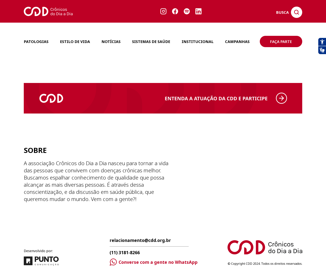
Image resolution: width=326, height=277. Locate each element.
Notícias (111, 41)
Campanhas (237, 41)
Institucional (198, 41)
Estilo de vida (75, 41)
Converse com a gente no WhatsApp (158, 262)
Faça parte (281, 41)
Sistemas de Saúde (151, 41)
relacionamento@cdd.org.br (140, 240)
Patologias (36, 41)
